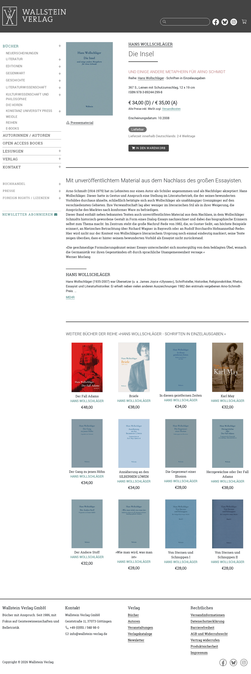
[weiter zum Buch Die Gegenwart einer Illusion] (181, 443)
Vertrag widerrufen (205, 640)
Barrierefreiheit (202, 627)
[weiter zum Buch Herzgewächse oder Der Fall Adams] (227, 443)
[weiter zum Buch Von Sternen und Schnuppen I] (181, 524)
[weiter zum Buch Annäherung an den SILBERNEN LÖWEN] (134, 443)
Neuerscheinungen (22, 53)
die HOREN (14, 105)
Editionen (14, 66)
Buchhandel (14, 184)
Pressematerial (81, 123)
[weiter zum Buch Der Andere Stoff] (87, 523)
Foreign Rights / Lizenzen (26, 198)
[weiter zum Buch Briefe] (134, 367)
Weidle (11, 116)
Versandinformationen (208, 615)
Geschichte (15, 80)
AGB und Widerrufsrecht (209, 634)
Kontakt (12, 167)
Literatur (14, 59)
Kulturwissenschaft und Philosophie (27, 96)
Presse (9, 191)
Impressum (199, 652)
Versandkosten (171, 109)
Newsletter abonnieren (27, 214)
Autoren (134, 621)
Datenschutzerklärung (207, 621)
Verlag (10, 159)
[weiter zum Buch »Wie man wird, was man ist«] (134, 523)
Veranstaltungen (140, 627)
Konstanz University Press (29, 111)
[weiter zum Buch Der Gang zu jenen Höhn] (87, 443)
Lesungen (13, 151)
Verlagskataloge (140, 634)
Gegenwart (15, 73)
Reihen (11, 122)
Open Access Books (23, 143)
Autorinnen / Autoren (26, 135)
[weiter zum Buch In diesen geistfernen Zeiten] (181, 367)
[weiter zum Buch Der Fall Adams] (87, 367)
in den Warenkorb (150, 148)
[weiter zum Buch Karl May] (227, 367)
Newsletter (136, 640)
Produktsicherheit (204, 646)
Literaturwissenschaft (26, 87)
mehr (70, 297)
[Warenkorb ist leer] (244, 21)
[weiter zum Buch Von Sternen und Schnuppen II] (227, 524)
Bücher (11, 46)
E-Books (12, 128)
